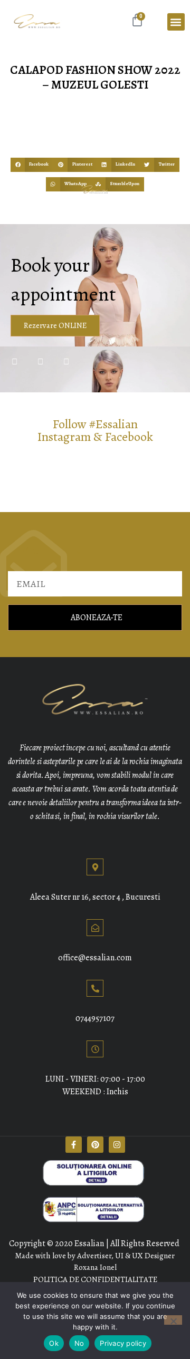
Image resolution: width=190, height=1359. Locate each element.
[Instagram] (117, 1144)
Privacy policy (123, 1343)
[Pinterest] (95, 1144)
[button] (176, 22)
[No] (173, 1320)
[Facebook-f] (73, 1144)
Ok (54, 1343)
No (79, 1343)
